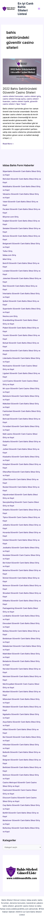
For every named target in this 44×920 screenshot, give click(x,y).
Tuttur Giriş (7, 251)
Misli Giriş (7, 259)
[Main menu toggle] (39, 8)
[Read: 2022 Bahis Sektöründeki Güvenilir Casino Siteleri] (22, 71)
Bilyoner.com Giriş (10, 217)
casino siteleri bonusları (13, 96)
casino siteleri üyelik (20, 101)
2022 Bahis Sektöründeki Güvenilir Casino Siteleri (20, 90)
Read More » (8, 143)
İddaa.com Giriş (9, 255)
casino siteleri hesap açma (14, 99)
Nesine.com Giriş (10, 316)
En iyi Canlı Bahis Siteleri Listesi (25, 9)
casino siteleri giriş (32, 96)
